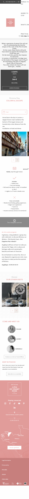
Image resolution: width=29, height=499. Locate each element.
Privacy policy (5, 465)
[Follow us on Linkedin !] (14, 408)
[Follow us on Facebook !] (10, 404)
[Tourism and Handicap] (25, 484)
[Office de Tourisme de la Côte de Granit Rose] (10, 21)
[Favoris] (20, 36)
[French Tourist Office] (19, 484)
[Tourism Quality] (12, 484)
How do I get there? (14, 447)
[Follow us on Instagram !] (5, 404)
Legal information (6, 460)
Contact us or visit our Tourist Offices (14, 357)
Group (4, 474)
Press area (5, 479)
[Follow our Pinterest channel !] (23, 404)
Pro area (4, 469)
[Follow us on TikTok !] (14, 404)
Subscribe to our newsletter (14, 374)
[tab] (13, 112)
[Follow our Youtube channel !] (19, 404)
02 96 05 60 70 (14, 420)
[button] (22, 36)
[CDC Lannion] (5, 484)
